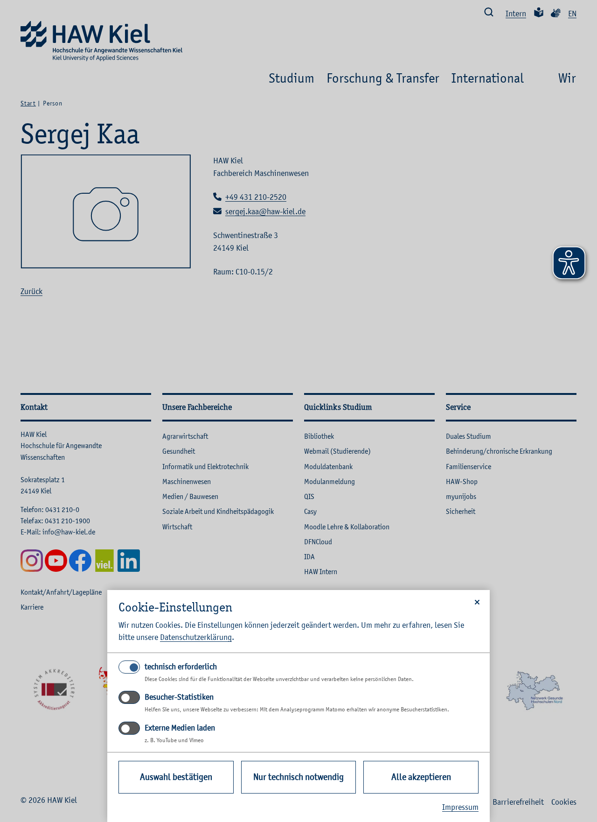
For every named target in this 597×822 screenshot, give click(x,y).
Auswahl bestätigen (176, 777)
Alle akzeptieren (421, 777)
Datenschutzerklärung (196, 637)
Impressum (460, 807)
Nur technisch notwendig (298, 777)
